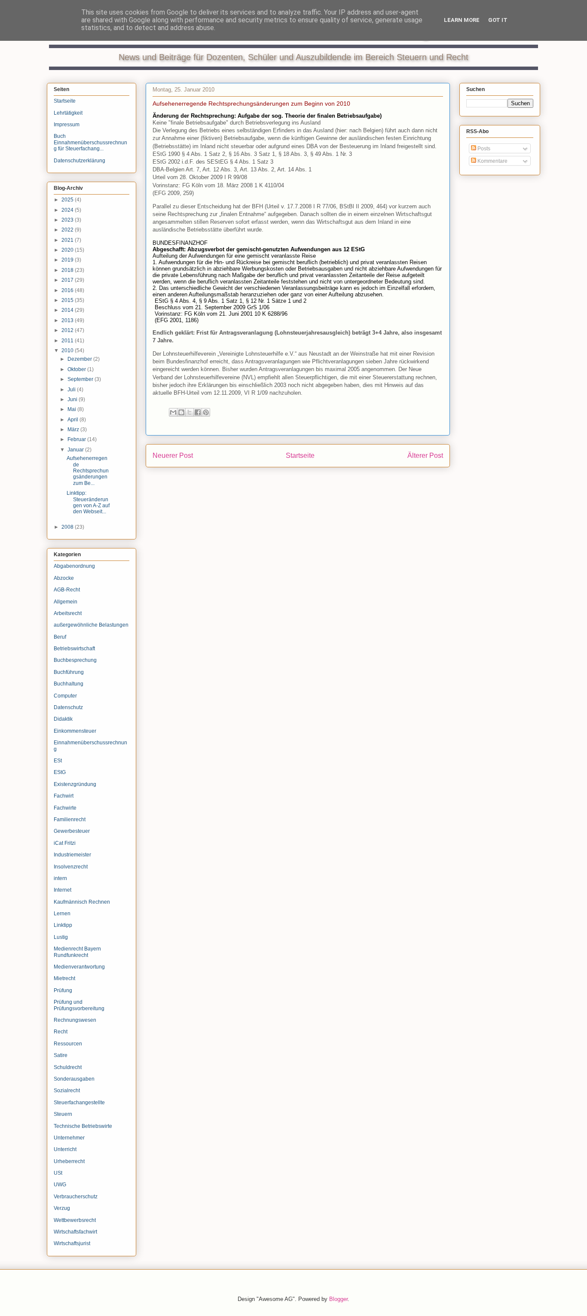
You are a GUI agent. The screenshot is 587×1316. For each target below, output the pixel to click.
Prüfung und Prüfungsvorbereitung (79, 1005)
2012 (68, 330)
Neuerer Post (173, 455)
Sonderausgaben (74, 1079)
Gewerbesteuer (72, 831)
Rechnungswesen (75, 1020)
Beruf (60, 637)
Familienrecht (70, 819)
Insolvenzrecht (71, 867)
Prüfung (63, 990)
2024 (68, 210)
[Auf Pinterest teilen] (206, 412)
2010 (68, 350)
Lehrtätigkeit (68, 113)
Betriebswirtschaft (74, 649)
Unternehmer (69, 1138)
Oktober (77, 369)
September (81, 379)
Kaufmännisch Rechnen (82, 902)
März (73, 429)
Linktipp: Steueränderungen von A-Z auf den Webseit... (88, 502)
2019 (68, 260)
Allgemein (65, 602)
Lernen (62, 914)
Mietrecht (64, 978)
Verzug (62, 1208)
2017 (68, 280)
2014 (68, 310)
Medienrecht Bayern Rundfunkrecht (77, 952)
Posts (483, 149)
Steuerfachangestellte (79, 1103)
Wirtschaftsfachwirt (75, 1232)
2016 (68, 290)
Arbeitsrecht (68, 613)
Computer (65, 696)
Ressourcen (68, 1044)
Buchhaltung (68, 684)
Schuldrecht (68, 1067)
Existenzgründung (75, 784)
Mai (72, 409)
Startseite (300, 455)
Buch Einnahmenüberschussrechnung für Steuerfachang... (90, 142)
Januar (76, 450)
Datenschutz (68, 707)
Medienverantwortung (79, 967)
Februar (77, 439)
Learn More (462, 20)
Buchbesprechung (75, 660)
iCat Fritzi (65, 843)
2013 (68, 320)
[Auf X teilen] (189, 412)
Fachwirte (65, 808)
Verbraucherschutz (76, 1197)
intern (60, 878)
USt (58, 1173)
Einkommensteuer (75, 731)
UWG (60, 1185)
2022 (68, 230)
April (73, 420)
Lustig (61, 937)
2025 (68, 200)
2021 (68, 240)
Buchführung (69, 672)
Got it (498, 20)
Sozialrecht (67, 1091)
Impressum (66, 125)
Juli (72, 390)
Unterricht (65, 1149)
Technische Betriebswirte (83, 1126)
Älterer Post (425, 455)
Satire (60, 1055)
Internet (62, 890)
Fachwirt (63, 796)
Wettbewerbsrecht (75, 1220)
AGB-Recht (67, 590)
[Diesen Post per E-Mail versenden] (173, 412)
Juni (73, 399)
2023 (68, 220)
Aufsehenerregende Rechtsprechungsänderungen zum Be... (88, 470)
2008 (68, 527)
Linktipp (63, 925)
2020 (68, 250)
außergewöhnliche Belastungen (91, 625)
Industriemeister (72, 855)
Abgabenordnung (74, 566)
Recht (60, 1032)
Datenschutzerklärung (79, 161)
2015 (68, 300)
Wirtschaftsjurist (72, 1243)
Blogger (338, 1299)
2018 (68, 270)
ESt (58, 761)
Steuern (63, 1114)
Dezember (80, 359)
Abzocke (64, 578)
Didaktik (63, 719)
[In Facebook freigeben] (197, 412)
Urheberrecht (69, 1161)
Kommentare (492, 161)
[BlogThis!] (181, 412)
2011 (68, 341)
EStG (60, 772)
